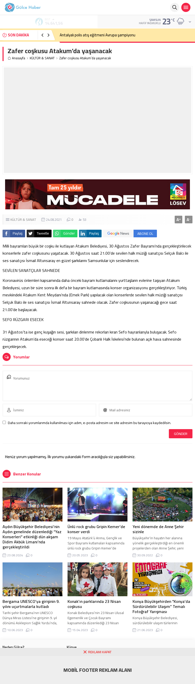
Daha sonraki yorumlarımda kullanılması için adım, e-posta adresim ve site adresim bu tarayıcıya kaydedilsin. (89, 422)
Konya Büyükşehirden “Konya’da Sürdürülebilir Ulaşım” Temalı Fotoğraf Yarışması (161, 606)
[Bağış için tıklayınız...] (97, 206)
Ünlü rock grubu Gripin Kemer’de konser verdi (96, 529)
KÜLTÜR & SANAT (42, 58)
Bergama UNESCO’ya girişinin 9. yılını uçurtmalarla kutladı (31, 604)
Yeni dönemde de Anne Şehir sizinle (158, 529)
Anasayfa (18, 58)
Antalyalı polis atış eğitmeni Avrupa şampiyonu (97, 35)
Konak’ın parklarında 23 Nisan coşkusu (94, 604)
